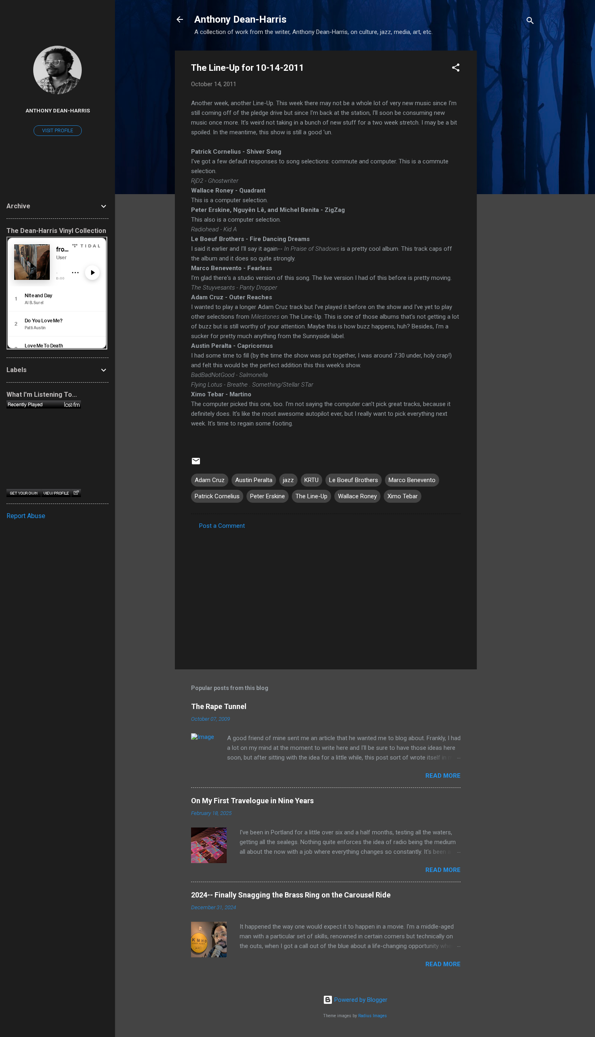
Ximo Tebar (402, 496)
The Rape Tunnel (218, 706)
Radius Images (372, 1015)
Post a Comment (222, 525)
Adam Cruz (210, 480)
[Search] (530, 22)
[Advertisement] (509, 172)
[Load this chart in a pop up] (76, 493)
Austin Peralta (253, 480)
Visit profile (57, 130)
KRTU (311, 480)
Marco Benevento (412, 480)
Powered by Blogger (360, 999)
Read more (443, 775)
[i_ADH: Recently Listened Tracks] (43, 404)
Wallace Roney (357, 496)
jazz (288, 480)
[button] (456, 69)
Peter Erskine (267, 496)
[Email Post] (196, 464)
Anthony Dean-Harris (240, 19)
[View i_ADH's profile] (56, 493)
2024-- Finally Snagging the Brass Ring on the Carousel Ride (291, 895)
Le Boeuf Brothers (353, 480)
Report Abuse (25, 516)
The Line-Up (311, 496)
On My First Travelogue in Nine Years (252, 800)
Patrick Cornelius (217, 496)
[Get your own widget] (23, 493)
